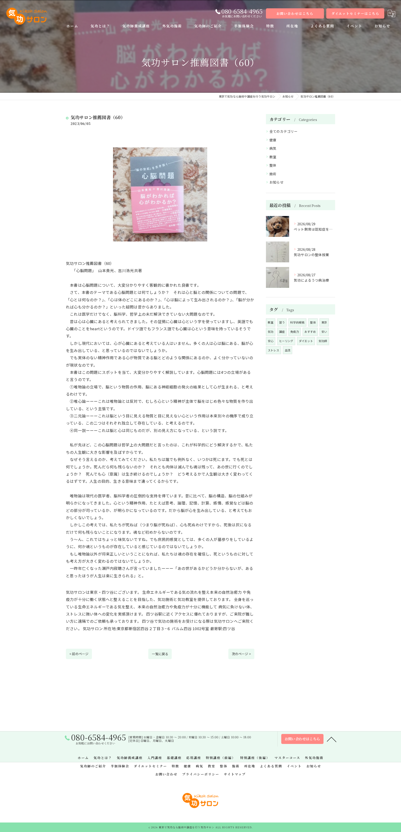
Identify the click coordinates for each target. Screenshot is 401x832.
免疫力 (294, 331)
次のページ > (241, 653)
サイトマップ (235, 774)
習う (282, 322)
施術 (272, 173)
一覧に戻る (160, 653)
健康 (272, 139)
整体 (272, 165)
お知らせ (276, 182)
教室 (272, 156)
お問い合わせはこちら (295, 13)
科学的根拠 (297, 322)
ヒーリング (286, 341)
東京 (324, 322)
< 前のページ (78, 653)
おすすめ (310, 331)
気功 (270, 331)
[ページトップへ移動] (331, 739)
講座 (282, 331)
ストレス (273, 350)
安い (324, 331)
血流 (287, 350)
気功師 (323, 341)
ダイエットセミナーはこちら (355, 13)
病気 (272, 148)
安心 (270, 341)
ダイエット (306, 341)
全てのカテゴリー (283, 131)
